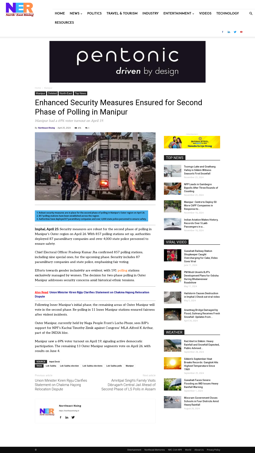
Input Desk (54, 361)
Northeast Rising (46, 128)
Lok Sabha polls (114, 366)
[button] (251, 14)
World (188, 449)
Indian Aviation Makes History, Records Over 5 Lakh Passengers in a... (201, 223)
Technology (227, 13)
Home (60, 13)
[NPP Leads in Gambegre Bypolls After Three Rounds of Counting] (172, 189)
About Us (199, 449)
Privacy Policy (213, 449)
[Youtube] (241, 32)
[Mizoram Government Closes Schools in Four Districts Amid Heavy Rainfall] (172, 402)
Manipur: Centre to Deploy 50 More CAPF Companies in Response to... (200, 205)
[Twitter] (235, 32)
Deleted (52, 93)
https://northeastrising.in (69, 411)
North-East (66, 93)
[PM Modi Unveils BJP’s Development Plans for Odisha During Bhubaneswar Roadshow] (172, 276)
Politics (94, 13)
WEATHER (174, 332)
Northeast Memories (154, 449)
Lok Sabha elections (93, 366)
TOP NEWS (174, 158)
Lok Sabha (51, 366)
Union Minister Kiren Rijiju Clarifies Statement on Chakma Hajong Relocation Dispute (61, 384)
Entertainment (177, 13)
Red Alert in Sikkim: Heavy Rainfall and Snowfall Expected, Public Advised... (201, 345)
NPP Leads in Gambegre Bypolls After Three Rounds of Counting (201, 188)
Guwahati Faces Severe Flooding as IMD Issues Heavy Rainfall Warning (201, 383)
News (74, 13)
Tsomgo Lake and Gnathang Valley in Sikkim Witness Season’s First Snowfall (200, 170)
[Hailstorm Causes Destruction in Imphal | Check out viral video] (172, 298)
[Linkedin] (228, 32)
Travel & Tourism (122, 13)
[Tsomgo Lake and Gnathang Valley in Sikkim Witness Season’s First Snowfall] (172, 171)
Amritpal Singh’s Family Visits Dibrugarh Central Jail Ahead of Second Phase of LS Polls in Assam (128, 384)
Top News (80, 93)
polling (122, 270)
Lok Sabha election (69, 366)
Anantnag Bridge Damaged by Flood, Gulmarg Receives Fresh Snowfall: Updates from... (202, 313)
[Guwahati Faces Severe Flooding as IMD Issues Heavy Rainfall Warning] (172, 384)
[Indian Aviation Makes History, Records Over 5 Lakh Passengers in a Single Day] (172, 224)
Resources (64, 22)
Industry (150, 13)
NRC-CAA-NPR (175, 449)
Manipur (40, 93)
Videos (205, 13)
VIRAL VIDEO (176, 242)
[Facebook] (222, 32)
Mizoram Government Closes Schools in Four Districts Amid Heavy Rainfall (201, 401)
